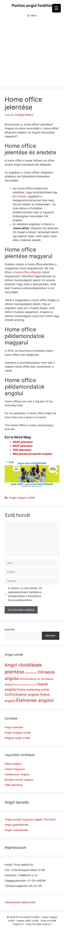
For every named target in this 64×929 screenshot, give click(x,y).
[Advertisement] (32, 54)
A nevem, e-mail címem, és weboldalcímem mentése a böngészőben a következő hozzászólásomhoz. (25, 594)
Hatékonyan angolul (17, 774)
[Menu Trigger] (56, 8)
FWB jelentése (14, 785)
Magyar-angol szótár (17, 737)
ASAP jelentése (23, 442)
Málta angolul (13, 763)
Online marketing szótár (33, 689)
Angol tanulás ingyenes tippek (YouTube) (30, 819)
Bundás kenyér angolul (19, 779)
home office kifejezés (28, 272)
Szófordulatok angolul (22, 694)
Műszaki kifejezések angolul (25, 685)
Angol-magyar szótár (22, 497)
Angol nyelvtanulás (16, 830)
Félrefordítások (31, 673)
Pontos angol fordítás (32, 5)
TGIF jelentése (22, 449)
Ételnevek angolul (34, 700)
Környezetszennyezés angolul (32, 453)
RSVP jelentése (22, 445)
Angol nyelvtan (14, 727)
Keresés (10, 629)
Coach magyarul (15, 769)
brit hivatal (19, 196)
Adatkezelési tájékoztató (20, 902)
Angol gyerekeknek (16, 824)
